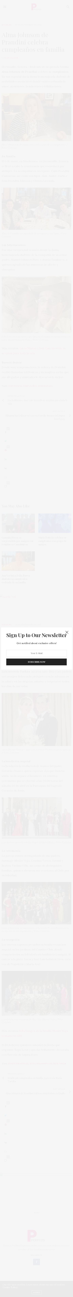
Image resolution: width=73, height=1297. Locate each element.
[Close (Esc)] (66, 632)
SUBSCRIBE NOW (36, 662)
